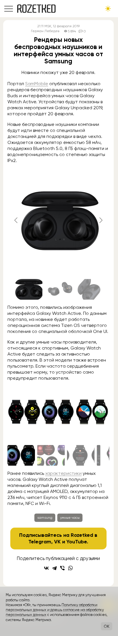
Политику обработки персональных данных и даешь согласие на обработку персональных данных (55, 610)
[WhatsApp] (70, 568)
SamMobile (36, 83)
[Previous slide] (16, 220)
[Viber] (62, 568)
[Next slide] (101, 220)
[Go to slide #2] (58, 289)
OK (106, 626)
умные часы (70, 518)
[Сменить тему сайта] (108, 8)
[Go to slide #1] (28, 289)
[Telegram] (54, 568)
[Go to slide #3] (88, 289)
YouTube (76, 542)
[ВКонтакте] (46, 568)
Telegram (39, 542)
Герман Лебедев (45, 31)
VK (57, 542)
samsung (44, 518)
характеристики (63, 473)
